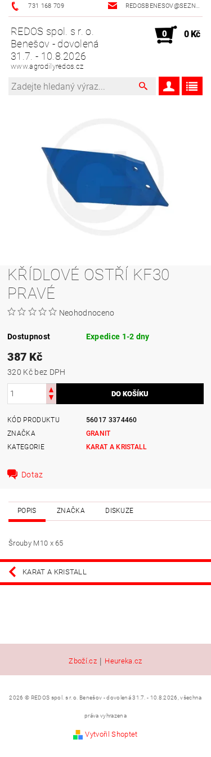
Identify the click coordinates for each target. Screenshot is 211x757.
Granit (98, 433)
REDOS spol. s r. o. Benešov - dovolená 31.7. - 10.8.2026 (55, 47)
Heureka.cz (123, 661)
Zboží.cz (83, 661)
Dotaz (32, 474)
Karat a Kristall (116, 447)
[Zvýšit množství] (51, 388)
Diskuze (119, 511)
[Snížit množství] (51, 398)
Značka (71, 511)
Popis (27, 511)
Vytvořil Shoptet (111, 734)
